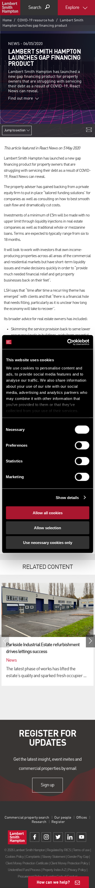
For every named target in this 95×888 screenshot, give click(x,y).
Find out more (20, 99)
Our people (62, 817)
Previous (4, 641)
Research (39, 822)
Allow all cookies (48, 513)
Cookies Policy (14, 857)
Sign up (47, 785)
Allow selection (47, 527)
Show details (67, 497)
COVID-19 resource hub (35, 20)
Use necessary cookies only (47, 542)
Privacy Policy (77, 870)
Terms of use (81, 850)
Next (90, 641)
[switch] (82, 445)
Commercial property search (27, 817)
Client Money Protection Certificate (27, 863)
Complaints (33, 857)
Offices (81, 817)
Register (58, 822)
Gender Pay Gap (78, 857)
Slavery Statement (53, 857)
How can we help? (53, 882)
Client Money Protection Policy (69, 863)
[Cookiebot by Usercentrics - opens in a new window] (67, 342)
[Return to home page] (10, 7)
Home (7, 20)
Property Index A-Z (54, 870)
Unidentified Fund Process (24, 870)
